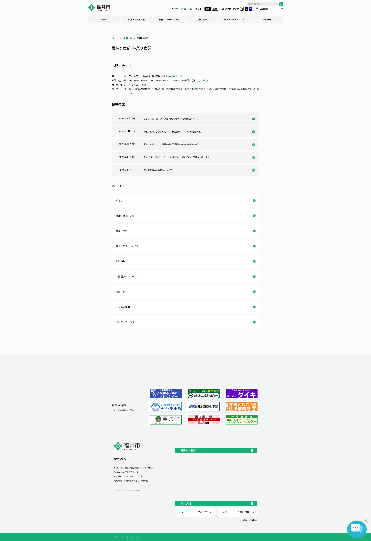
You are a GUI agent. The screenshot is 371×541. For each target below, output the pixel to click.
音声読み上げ (182, 9)
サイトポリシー (134, 490)
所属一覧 (127, 38)
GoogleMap (119, 472)
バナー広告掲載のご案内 (123, 410)
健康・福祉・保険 (136, 20)
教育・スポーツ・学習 (169, 20)
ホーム (115, 38)
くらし (104, 20)
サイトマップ (119, 490)
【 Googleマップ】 (175, 76)
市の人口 (186, 503)
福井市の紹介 (188, 450)
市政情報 (267, 20)
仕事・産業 (202, 20)
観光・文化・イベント (234, 20)
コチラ (204, 80)
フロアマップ (132, 472)
